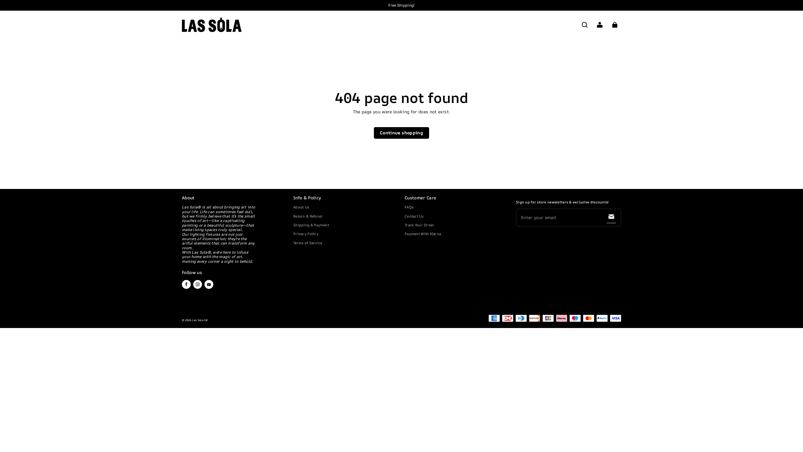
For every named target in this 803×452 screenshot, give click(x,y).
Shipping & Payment (311, 225)
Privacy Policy (305, 233)
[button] (584, 25)
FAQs (409, 207)
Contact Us (414, 216)
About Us (301, 207)
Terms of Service (307, 242)
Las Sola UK (200, 320)
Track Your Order (419, 225)
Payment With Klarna (423, 233)
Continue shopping (401, 133)
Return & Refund (307, 216)
